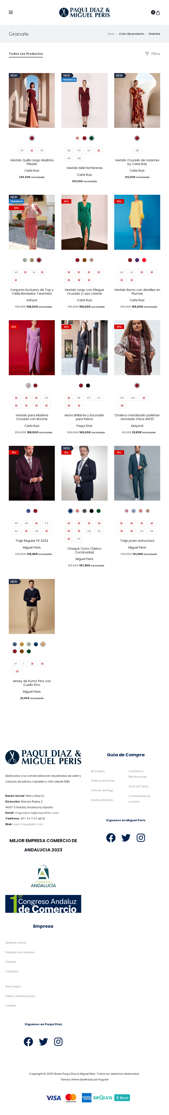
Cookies (10, 1005)
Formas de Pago (102, 790)
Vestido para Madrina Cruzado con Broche (32, 417)
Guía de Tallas (139, 786)
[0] (158, 12)
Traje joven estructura (137, 540)
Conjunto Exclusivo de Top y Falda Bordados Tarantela (31, 292)
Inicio (111, 34)
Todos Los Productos (26, 53)
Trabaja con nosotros (20, 952)
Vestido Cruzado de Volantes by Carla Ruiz (137, 162)
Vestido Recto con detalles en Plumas (137, 292)
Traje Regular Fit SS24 (31, 540)
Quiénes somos (15, 942)
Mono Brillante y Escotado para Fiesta (84, 417)
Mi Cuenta (98, 771)
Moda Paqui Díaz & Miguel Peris (74, 1074)
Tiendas (10, 962)
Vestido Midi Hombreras (84, 168)
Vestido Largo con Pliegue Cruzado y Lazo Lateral (84, 292)
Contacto (11, 971)
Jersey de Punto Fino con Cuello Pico (32, 683)
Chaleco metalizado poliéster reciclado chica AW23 (137, 417)
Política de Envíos (103, 781)
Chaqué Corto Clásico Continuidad (84, 550)
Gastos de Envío (102, 800)
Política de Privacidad (20, 996)
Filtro (155, 53)
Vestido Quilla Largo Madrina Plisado (31, 162)
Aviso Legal (12, 986)
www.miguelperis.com (28, 824)
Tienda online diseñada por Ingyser (84, 1079)
